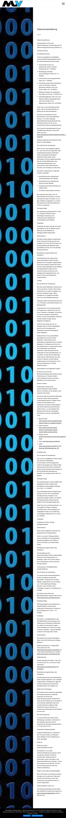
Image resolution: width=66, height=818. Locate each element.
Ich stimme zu (27, 815)
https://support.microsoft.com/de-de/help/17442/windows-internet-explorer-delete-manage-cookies (48, 430)
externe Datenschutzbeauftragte (46, 793)
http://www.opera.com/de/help (51, 441)
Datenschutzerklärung (37, 815)
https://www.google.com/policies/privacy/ (48, 598)
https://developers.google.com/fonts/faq (48, 650)
